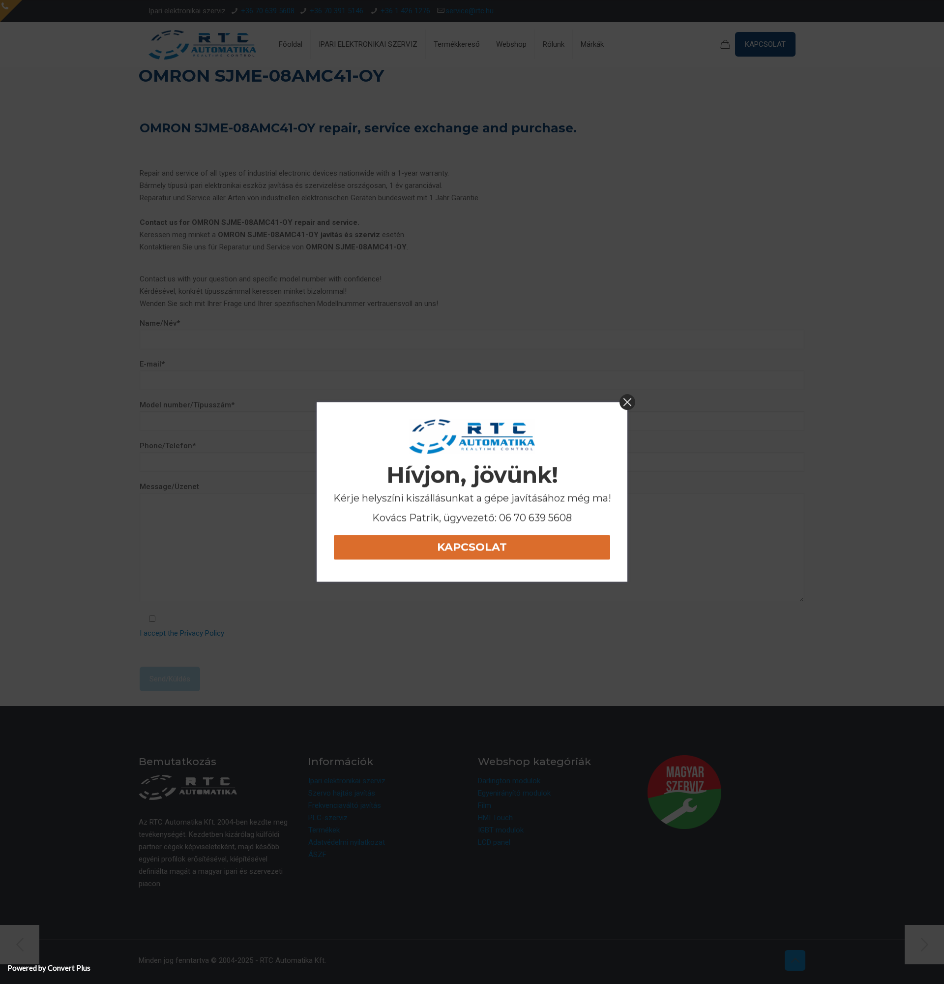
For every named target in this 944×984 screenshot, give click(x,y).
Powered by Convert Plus (48, 967)
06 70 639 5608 (535, 517)
